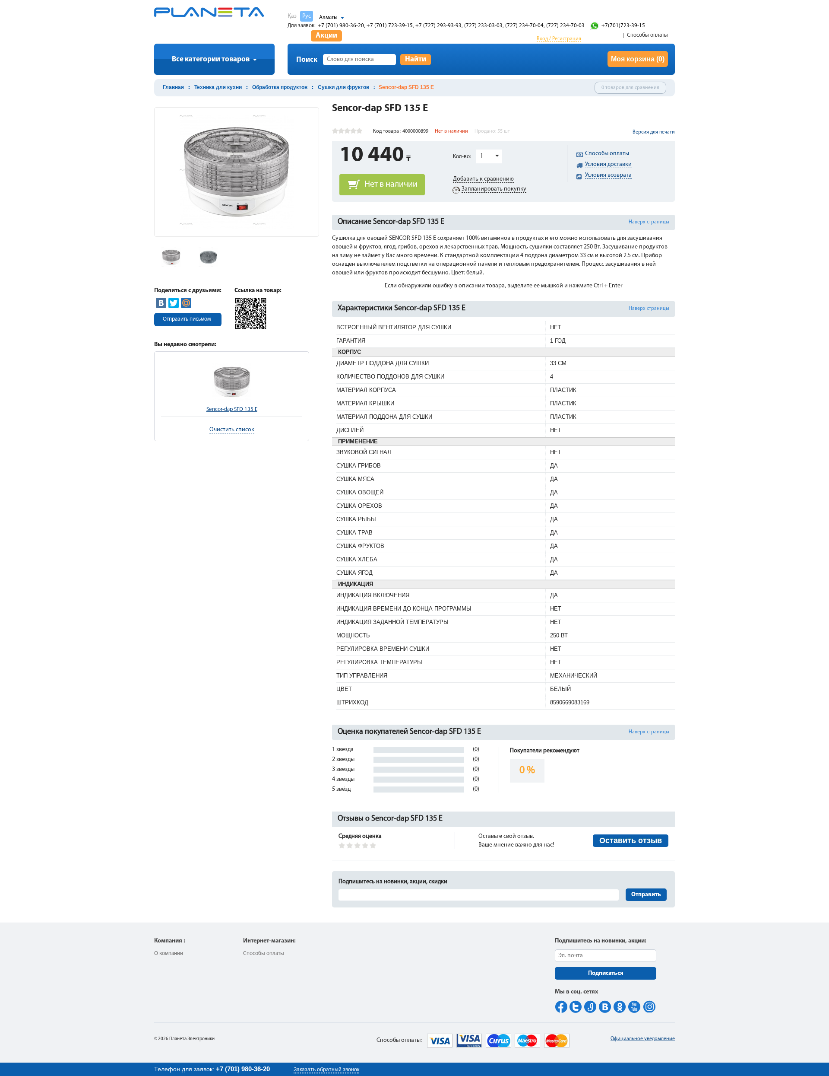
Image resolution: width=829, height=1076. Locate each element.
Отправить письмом (187, 319)
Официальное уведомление (643, 1038)
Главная (173, 87)
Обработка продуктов (279, 87)
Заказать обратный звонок (326, 1069)
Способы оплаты (647, 35)
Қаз (292, 16)
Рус (306, 16)
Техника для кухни (218, 87)
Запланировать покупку (494, 189)
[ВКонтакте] (161, 303)
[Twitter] (173, 303)
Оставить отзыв (630, 840)
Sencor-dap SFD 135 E (231, 409)
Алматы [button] (328, 17)
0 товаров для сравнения (630, 87)
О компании (168, 953)
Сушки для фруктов (343, 87)
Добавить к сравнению (483, 179)
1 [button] (481, 156)
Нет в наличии (391, 184)
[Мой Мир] (186, 303)
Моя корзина (637, 59)
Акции (326, 35)
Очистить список (231, 430)
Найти (415, 59)
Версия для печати (654, 132)
